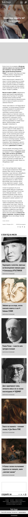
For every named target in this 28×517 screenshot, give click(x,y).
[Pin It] (22, 227)
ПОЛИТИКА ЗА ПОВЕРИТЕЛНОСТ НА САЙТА (14, 502)
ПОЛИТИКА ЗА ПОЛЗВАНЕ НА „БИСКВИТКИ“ (14, 504)
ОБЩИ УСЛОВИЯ (6, 501)
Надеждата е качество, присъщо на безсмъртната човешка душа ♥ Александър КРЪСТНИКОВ (14, 268)
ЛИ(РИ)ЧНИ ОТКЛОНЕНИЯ (14, 21)
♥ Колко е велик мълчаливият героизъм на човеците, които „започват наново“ (13, 469)
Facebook (18, 227)
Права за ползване (19, 500)
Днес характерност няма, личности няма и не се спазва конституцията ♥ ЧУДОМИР (13, 389)
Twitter (20, 227)
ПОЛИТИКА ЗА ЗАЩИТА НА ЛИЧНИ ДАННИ (17, 501)
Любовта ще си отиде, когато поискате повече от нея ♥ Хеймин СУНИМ (12, 308)
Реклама (7, 500)
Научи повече (22, 512)
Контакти (12, 500)
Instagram (24, 227)
